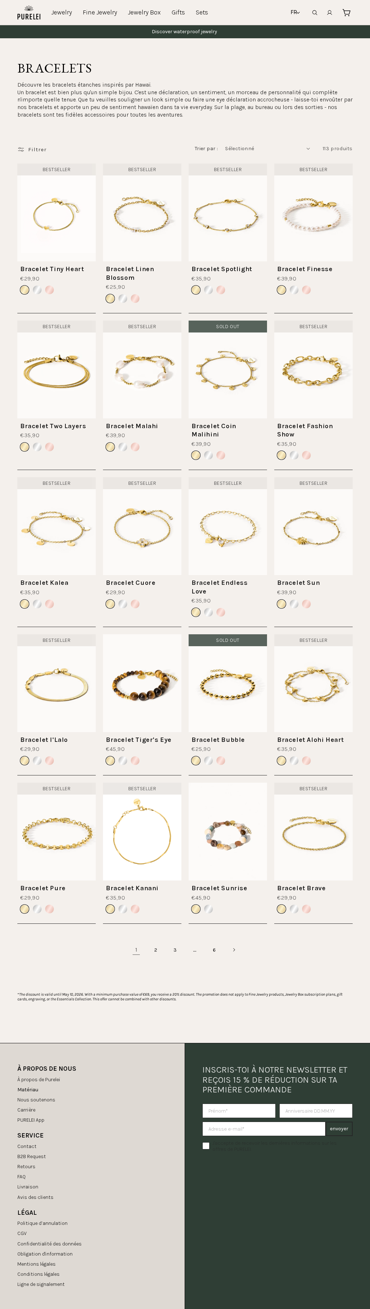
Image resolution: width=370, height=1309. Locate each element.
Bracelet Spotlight (222, 269)
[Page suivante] (234, 950)
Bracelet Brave (301, 888)
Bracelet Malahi (132, 426)
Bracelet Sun (298, 583)
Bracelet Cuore (130, 583)
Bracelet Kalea (44, 583)
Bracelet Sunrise (220, 888)
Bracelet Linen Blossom (130, 273)
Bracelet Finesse (305, 269)
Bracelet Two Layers (53, 426)
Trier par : (206, 148)
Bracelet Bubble (218, 740)
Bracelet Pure (43, 888)
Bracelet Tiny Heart (52, 269)
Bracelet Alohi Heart (310, 740)
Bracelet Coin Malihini (214, 430)
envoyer (339, 1129)
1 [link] (136, 949)
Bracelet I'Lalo (44, 740)
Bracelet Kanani (132, 888)
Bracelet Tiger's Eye (139, 740)
